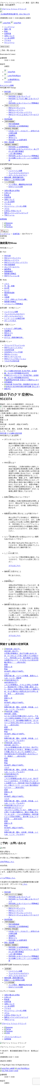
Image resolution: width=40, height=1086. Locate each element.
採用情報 (3, 219)
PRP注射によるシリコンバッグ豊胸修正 (24, 103)
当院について (9, 36)
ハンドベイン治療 (15, 171)
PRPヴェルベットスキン (13, 347)
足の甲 (6, 288)
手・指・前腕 (9, 286)
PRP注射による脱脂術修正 (19, 126)
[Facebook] (8, 227)
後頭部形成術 (9, 293)
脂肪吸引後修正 (10, 274)
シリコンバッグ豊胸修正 (13, 304)
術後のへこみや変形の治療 (14, 180)
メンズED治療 (9, 182)
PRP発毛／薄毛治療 (11, 128)
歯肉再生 (7, 269)
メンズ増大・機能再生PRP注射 (20, 184)
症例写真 (7, 33)
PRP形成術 (8, 119)
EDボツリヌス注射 (16, 187)
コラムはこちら (14, 565)
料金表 (6, 195)
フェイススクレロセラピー (19, 173)
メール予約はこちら (7, 878)
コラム (6, 208)
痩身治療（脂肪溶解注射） (14, 177)
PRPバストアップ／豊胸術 (13, 94)
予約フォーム (9, 215)
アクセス (7, 40)
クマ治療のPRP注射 (14, 433)
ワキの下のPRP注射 (11, 361)
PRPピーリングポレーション (15, 359)
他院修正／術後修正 (11, 144)
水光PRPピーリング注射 (13, 352)
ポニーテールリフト (12, 267)
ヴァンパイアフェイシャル (14, 345)
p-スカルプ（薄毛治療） (13, 328)
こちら (24, 884)
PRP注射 (7, 91)
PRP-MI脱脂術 (9, 121)
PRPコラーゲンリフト (17, 108)
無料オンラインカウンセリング (16, 213)
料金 (6, 31)
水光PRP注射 (9, 350)
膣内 (6, 295)
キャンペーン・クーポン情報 (15, 206)
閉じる (5, 231)
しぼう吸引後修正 (15, 153)
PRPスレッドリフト (16, 110)
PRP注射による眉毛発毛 (18, 140)
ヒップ (6, 290)
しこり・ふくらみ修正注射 (14, 318)
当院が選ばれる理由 (12, 190)
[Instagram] (8, 223)
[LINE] (7, 1033)
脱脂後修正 (8, 271)
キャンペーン (9, 42)
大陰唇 (6, 297)
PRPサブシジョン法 (11, 276)
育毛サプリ (13, 137)
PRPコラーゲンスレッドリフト (20, 112)
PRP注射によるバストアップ (19, 96)
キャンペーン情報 (7, 85)
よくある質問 (9, 38)
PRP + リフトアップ (11, 105)
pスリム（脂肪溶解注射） (14, 337)
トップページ (9, 27)
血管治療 (8, 168)
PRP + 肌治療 (9, 142)
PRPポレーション (11, 354)
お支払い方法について (12, 211)
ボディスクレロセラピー (18, 175)
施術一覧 (7, 29)
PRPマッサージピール (12, 356)
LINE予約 (7, 23)
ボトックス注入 (10, 321)
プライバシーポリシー (12, 1037)
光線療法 (12, 135)
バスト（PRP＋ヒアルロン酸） (16, 299)
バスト (6, 284)
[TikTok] (7, 225)
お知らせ (7, 193)
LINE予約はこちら (7, 862)
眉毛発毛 (7, 335)
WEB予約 (17, 23)
